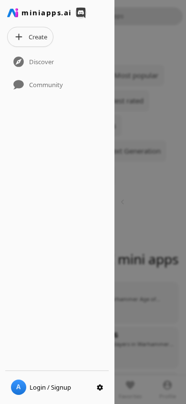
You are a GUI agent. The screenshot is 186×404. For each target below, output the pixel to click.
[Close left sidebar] (124, 202)
